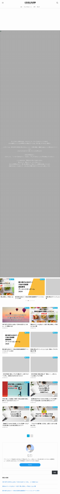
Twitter (30, 464)
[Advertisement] (30, 19)
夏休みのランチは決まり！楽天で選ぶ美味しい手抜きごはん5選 (19, 486)
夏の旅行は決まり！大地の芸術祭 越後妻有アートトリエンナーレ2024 (20, 490)
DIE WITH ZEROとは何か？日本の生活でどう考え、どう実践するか (20, 482)
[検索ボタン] (57, 3)
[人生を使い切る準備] (30, 3)
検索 (55, 472)
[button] (28, 300)
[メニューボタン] (2, 3)
